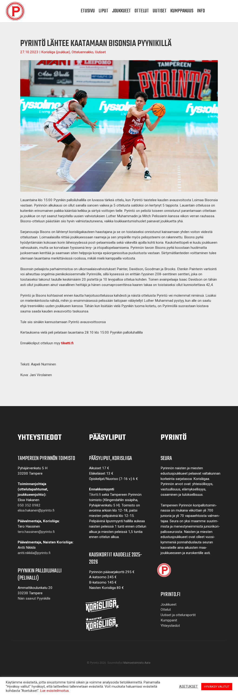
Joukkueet (121, 11)
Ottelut (142, 11)
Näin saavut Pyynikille (34, 598)
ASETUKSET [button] (188, 686)
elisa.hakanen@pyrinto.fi (36, 510)
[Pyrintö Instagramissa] (133, 655)
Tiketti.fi (95, 494)
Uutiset (160, 11)
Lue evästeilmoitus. (54, 691)
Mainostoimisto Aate (136, 662)
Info (201, 11)
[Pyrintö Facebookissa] (105, 655)
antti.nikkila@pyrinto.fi (34, 553)
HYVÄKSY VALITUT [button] (216, 686)
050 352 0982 (29, 505)
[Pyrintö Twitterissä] (123, 655)
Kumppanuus (181, 11)
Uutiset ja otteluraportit (178, 615)
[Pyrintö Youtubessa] (114, 655)
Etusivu (88, 11)
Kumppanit (169, 620)
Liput (103, 11)
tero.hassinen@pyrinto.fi (36, 532)
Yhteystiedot (170, 626)
